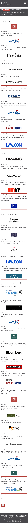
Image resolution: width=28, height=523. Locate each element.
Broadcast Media (5, 12)
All (2, 9)
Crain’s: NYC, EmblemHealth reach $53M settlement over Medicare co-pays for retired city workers (14, 168)
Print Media (7, 9)
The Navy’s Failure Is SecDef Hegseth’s (11, 422)
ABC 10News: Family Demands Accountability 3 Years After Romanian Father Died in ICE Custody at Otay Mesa (14, 436)
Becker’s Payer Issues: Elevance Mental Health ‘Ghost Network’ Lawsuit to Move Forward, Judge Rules (13, 391)
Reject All (14, 521)
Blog (15, 14)
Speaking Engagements (7, 14)
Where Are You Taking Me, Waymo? (10, 76)
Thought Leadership (16, 9)
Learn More (18, 521)
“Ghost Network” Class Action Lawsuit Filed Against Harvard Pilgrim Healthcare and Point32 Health (14, 344)
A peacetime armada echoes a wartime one (12, 256)
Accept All (9, 521)
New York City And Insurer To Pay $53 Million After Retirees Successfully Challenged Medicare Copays (14, 105)
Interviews (13, 12)
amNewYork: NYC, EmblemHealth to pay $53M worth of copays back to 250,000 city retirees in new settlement (14, 198)
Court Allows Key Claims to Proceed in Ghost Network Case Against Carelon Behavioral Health (13, 408)
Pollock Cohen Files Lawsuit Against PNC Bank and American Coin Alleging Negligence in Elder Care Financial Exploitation (13, 481)
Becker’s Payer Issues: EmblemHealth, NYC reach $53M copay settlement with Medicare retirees (13, 137)
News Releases (21, 12)
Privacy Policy (18, 519)
